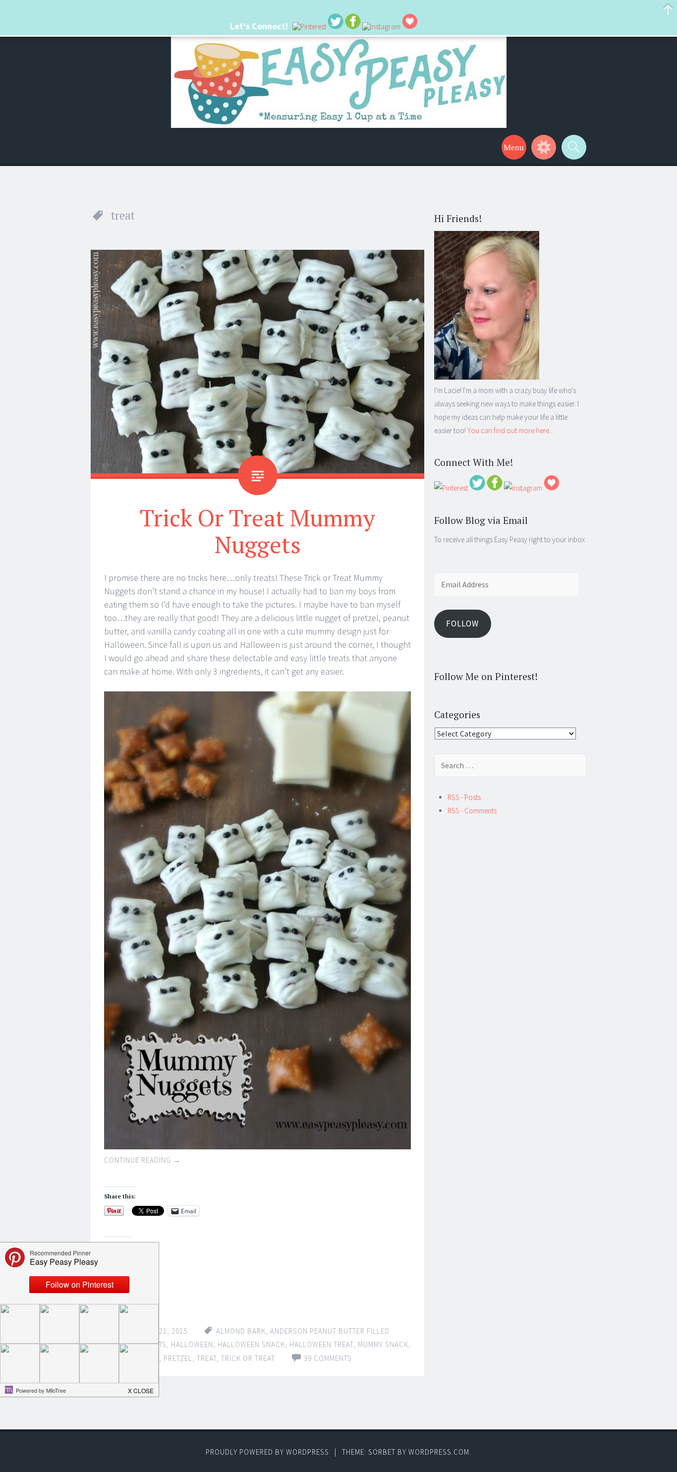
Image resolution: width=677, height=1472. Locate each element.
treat (207, 1358)
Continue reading (142, 1160)
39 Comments (328, 1358)
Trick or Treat (248, 1358)
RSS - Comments (472, 810)
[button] (141, 1388)
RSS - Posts (464, 797)
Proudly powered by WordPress (267, 1452)
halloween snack (251, 1344)
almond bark (241, 1331)
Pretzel (178, 1358)
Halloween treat (321, 1344)
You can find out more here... (510, 430)
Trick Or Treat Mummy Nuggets (257, 531)
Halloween (192, 1344)
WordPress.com (438, 1452)
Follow (462, 623)
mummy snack (383, 1344)
